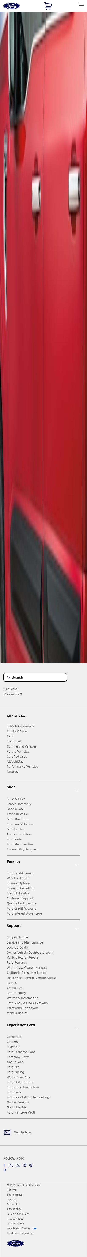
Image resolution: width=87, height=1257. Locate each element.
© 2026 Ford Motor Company (23, 1185)
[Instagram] (24, 1165)
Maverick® (12, 694)
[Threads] (31, 1165)
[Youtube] (18, 1165)
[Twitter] (11, 1165)
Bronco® (11, 689)
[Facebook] (5, 1165)
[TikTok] (5, 1170)
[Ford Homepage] (15, 1246)
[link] (12, 1190)
